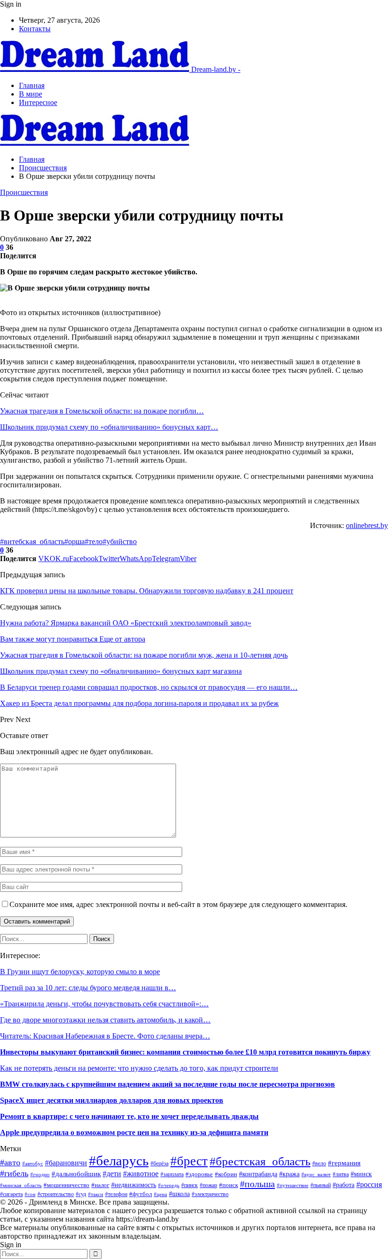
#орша (74, 541)
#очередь (168, 1185)
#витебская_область (32, 541)
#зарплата (172, 1174)
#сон (30, 1194)
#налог (100, 1185)
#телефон (116, 1194)
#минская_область (21, 1185)
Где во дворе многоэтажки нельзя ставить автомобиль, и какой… (105, 1020)
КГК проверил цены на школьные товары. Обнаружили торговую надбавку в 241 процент (146, 591)
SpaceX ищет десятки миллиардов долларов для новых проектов (111, 1100)
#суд (81, 1194)
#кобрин (226, 1174)
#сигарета (11, 1194)
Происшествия (24, 192)
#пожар (208, 1185)
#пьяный (320, 1185)
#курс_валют (316, 1174)
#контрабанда (258, 1174)
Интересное (38, 102)
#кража (289, 1174)
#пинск (189, 1185)
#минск (361, 1174)
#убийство (120, 541)
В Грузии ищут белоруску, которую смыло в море (80, 972)
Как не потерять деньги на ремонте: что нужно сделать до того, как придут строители (139, 1068)
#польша (257, 1184)
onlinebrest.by (367, 525)
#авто (10, 1162)
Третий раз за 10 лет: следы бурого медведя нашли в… (88, 988)
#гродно (40, 1174)
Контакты (35, 29)
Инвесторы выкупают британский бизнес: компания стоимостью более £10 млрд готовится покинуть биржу (185, 1052)
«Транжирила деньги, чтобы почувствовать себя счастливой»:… (104, 1004)
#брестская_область (260, 1161)
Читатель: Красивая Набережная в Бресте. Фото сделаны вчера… (105, 1036)
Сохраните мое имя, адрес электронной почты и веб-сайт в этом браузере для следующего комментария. (178, 904)
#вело (319, 1164)
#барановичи (66, 1163)
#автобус (32, 1163)
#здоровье (199, 1174)
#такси (95, 1194)
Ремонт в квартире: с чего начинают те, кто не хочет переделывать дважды (129, 1116)
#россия (369, 1184)
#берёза (159, 1163)
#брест (189, 1161)
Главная (31, 85)
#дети (112, 1174)
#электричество (210, 1194)
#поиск (228, 1185)
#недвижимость (133, 1185)
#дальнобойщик (76, 1174)
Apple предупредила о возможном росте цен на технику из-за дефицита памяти (134, 1132)
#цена (160, 1194)
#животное (141, 1174)
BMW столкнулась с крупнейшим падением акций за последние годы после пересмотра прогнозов (167, 1084)
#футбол (140, 1193)
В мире (30, 94)
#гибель (14, 1173)
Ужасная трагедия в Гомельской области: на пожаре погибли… (102, 411)
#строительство (55, 1194)
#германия (344, 1163)
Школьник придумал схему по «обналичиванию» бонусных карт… (109, 427)
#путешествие (293, 1185)
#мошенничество (66, 1185)
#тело (94, 541)
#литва (341, 1174)
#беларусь (119, 1160)
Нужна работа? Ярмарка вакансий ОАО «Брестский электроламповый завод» (125, 623)
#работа (343, 1185)
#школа (179, 1193)
